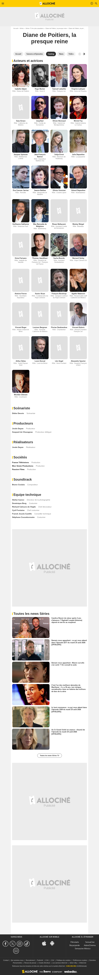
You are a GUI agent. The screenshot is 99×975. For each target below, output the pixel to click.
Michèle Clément (20, 395)
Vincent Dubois (78, 327)
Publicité (40, 960)
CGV (52, 960)
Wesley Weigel (78, 224)
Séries (22, 28)
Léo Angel (59, 361)
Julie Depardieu (78, 154)
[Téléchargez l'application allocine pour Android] (53, 943)
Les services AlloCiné (59, 963)
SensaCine (89, 942)
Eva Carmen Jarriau (21, 190)
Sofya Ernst (59, 154)
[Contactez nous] (16, 951)
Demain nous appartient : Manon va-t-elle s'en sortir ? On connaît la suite (67, 664)
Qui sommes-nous (17, 960)
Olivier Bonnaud (59, 121)
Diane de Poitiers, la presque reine (56, 28)
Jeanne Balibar (40, 190)
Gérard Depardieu (78, 190)
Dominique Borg (19, 503)
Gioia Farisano (21, 258)
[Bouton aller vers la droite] (84, 54)
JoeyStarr (40, 121)
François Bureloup (59, 294)
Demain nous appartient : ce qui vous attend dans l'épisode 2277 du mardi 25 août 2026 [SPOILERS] (69, 642)
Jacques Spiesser (21, 154)
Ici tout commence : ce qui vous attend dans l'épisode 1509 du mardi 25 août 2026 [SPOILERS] (69, 709)
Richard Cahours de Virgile (24, 507)
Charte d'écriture (44, 963)
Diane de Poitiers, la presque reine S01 (81, 28)
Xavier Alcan (40, 294)
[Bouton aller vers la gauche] (79, 54)
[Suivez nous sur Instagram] (20, 944)
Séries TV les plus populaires (35, 28)
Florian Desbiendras (59, 327)
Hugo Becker (40, 89)
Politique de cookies (63, 960)
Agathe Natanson (78, 294)
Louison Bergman (40, 327)
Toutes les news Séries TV (49, 755)
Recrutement (30, 960)
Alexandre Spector (78, 361)
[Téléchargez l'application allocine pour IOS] (45, 943)
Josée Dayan (17, 428)
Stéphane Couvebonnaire (23, 517)
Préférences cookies (80, 960)
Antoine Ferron (21, 294)
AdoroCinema (90, 945)
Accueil (15, 28)
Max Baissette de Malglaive (40, 225)
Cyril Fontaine (18, 510)
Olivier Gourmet (59, 190)
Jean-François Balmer (40, 156)
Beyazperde (74, 945)
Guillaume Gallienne (21, 224)
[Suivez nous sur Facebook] (6, 944)
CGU (47, 960)
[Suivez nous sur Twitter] (13, 944)
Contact (6, 960)
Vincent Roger (20, 327)
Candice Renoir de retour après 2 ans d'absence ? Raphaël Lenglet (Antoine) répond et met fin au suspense (66, 620)
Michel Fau (78, 121)
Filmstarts (75, 942)
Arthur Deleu (21, 361)
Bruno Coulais (18, 485)
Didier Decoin (18, 413)
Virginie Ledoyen (78, 89)
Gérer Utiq (73, 963)
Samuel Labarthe (59, 89)
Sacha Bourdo (59, 258)
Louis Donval (40, 361)
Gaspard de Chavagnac (22, 432)
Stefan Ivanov (18, 500)
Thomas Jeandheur (40, 258)
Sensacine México (82, 948)
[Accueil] (47, 3)
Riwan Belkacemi (59, 224)
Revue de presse (30, 963)
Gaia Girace (20, 121)
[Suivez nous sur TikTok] (27, 944)
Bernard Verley (78, 258)
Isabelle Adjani (21, 89)
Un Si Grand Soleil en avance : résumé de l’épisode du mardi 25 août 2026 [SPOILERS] (68, 732)
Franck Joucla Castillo (22, 514)
